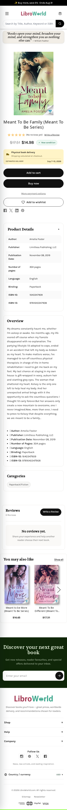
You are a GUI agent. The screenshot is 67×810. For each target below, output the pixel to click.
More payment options (33, 193)
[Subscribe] (59, 676)
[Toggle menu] (7, 13)
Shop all (58, 559)
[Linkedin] (17, 210)
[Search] (60, 23)
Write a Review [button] (51, 134)
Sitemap (26, 796)
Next (58, 589)
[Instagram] (22, 756)
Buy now (33, 183)
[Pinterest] (22, 210)
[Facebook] (5, 210)
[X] (11, 210)
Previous (4, 589)
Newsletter (39, 796)
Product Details (21, 229)
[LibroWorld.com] (33, 698)
